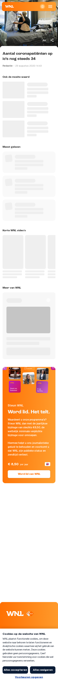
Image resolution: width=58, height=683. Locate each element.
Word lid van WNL (29, 474)
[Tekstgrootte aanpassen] (44, 40)
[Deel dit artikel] (52, 40)
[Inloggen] (42, 6)
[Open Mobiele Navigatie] (50, 6)
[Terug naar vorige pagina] (6, 40)
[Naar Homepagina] (9, 6)
